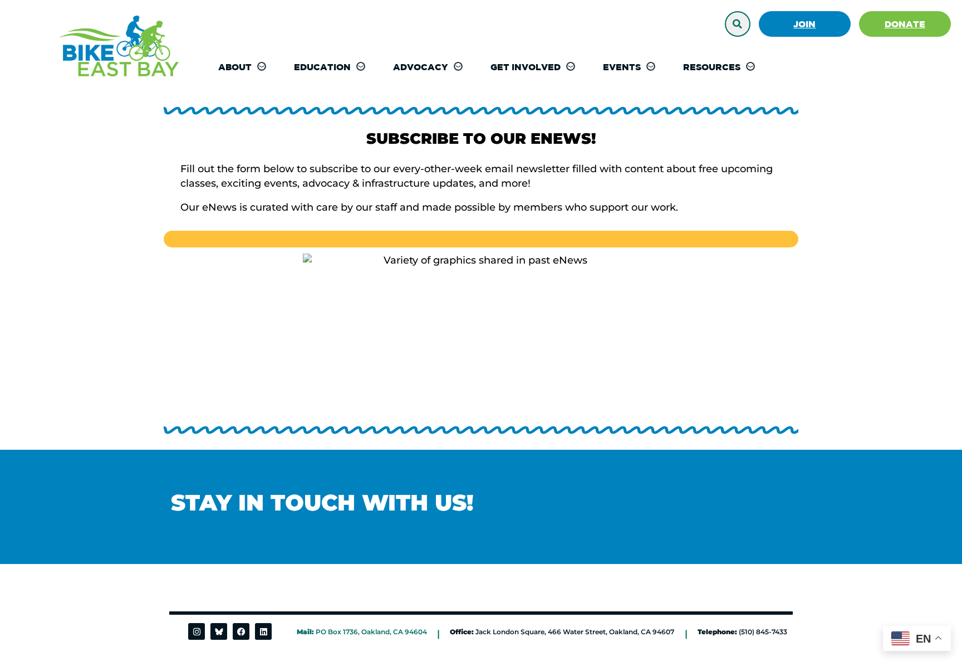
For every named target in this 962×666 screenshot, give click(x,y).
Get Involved (525, 67)
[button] (737, 24)
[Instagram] (196, 631)
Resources (711, 67)
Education (322, 67)
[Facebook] (241, 631)
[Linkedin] (263, 631)
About (235, 67)
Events (622, 67)
